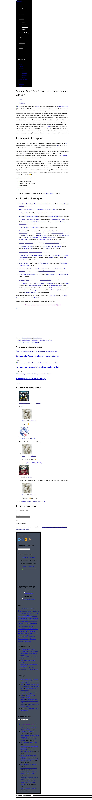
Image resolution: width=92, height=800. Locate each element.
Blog (19, 611)
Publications (21, 84)
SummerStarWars (37, 338)
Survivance (26, 287)
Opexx (27, 280)
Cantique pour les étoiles (48, 230)
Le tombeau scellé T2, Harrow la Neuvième (46, 209)
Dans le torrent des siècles (45, 239)
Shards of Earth (29, 243)
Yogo (57, 153)
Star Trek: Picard (26, 203)
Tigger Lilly (22, 280)
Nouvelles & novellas (24, 629)
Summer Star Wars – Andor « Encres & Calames (34, 501)
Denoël (26, 613)
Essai (36, 616)
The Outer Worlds (28, 248)
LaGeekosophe (25, 157)
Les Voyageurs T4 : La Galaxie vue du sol (57, 274)
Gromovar (21, 243)
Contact (20, 86)
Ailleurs (20, 81)
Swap (29, 639)
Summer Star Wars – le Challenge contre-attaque (37, 356)
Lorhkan (18, 157)
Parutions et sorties (23, 633)
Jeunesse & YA (34, 621)
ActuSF (19, 608)
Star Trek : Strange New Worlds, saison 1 (34, 255)
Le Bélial (28, 623)
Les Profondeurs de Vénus (55, 285)
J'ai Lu (29, 621)
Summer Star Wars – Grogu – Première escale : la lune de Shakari (30, 680)
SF (27, 636)
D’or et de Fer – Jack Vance (27, 731)
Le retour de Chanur (43, 263)
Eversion (26, 212)
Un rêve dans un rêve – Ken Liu (28, 788)
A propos (21, 66)
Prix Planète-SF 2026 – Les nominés (29, 669)
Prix (31, 633)
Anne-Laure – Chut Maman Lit (26, 209)
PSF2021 (36, 633)
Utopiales (20, 641)
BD (33, 608)
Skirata (20, 274)
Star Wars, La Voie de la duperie (31, 227)
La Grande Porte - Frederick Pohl (29, 742)
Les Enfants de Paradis (57, 233)
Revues (19, 636)
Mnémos (26, 626)
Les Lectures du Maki (24, 403)
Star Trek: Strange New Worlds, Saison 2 (37, 237)
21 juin (37, 106)
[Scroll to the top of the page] (1, 799)
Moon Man (25, 235)
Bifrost (36, 608)
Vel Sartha (47, 126)
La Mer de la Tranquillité (30, 292)
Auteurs (23, 70)
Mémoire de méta (23, 239)
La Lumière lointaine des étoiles (47, 271)
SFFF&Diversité (32, 636)
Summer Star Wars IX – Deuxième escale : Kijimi (37, 367)
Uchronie (33, 639)
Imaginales (25, 621)
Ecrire (33, 616)
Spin (36, 290)
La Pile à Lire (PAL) (23, 79)
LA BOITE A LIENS (28, 566)
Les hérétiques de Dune (45, 280)
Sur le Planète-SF (30, 724)
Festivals (23, 77)
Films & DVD (24, 75)
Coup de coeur (21, 613)
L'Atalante (24, 623)
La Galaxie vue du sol (42, 235)
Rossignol (47, 203)
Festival (35, 618)
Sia (19, 268)
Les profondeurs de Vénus (57, 219)
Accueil (20, 64)
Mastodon (18, 297)
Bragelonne (24, 611)
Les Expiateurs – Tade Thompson (29, 768)
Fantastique (22, 619)
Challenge (21, 102)
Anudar (20, 212)
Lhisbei (20, 99)
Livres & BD (24, 73)
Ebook (29, 616)
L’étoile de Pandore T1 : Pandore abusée (51, 246)
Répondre (38, 403)
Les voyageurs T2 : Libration (33, 219)
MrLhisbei (29, 338)
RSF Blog (52, 295)
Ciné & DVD (36, 611)
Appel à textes (24, 608)
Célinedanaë (65, 155)
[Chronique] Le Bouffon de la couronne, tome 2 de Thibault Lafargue (28, 782)
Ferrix (50, 109)
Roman (23, 636)
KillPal (20, 623)
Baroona (21, 216)
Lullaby (21, 263)
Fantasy (29, 619)
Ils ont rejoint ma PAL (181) (27, 667)
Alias (60, 155)
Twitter (65, 295)
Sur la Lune (41, 212)
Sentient (23, 230)
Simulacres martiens (64, 235)
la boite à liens (49, 193)
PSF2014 (33, 633)
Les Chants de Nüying (53, 216)
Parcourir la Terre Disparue (34, 285)
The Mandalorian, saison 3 (37, 203)
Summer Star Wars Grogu (28, 557)
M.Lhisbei (36, 297)
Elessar (20, 227)
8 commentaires (22, 103)
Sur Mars (26, 263)
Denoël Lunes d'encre (32, 613)
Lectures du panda (23, 252)
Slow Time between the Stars (52, 243)
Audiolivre (30, 608)
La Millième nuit (52, 237)
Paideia (24, 283)
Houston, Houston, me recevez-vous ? (44, 283)
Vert (20, 477)
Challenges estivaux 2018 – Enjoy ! (31, 378)
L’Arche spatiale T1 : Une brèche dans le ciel (32, 268)
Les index (21, 68)
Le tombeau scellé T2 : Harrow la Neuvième (35, 221)
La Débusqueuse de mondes (31, 216)
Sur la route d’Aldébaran (29, 274)
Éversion (39, 233)
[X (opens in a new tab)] (20, 53)
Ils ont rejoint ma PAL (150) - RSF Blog (32, 462)
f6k (23, 153)
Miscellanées (23, 626)
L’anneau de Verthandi (48, 287)
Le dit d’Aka (47, 248)
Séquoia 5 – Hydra (55, 290)
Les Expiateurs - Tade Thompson (29, 764)
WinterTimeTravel (27, 641)
